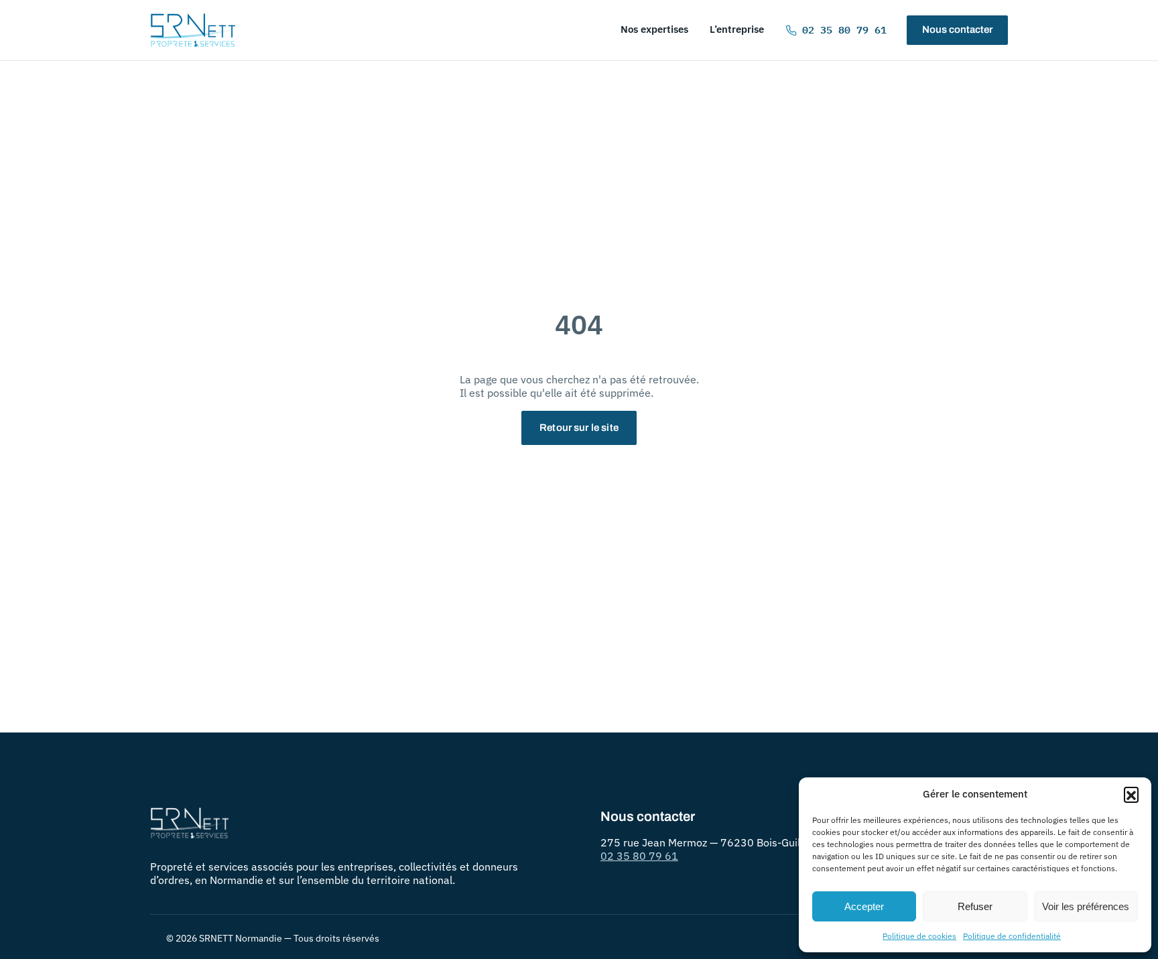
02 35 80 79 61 (844, 29)
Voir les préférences (1085, 906)
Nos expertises (654, 29)
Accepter (864, 906)
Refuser (975, 906)
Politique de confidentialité (1012, 936)
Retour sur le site (579, 427)
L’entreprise (737, 29)
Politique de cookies (919, 936)
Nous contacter (957, 29)
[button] (1131, 794)
